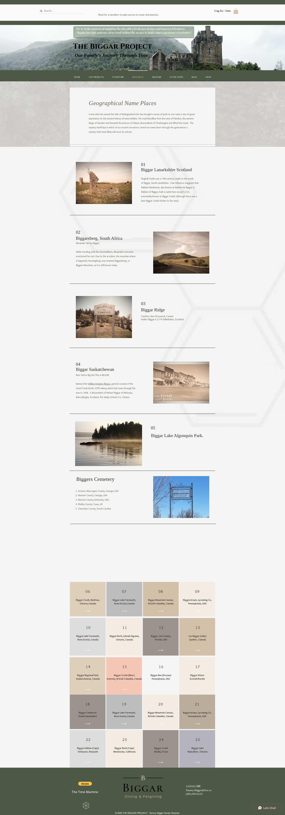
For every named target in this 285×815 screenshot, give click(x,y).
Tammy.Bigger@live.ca (198, 790)
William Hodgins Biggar (99, 383)
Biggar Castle (152, 200)
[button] (235, 11)
